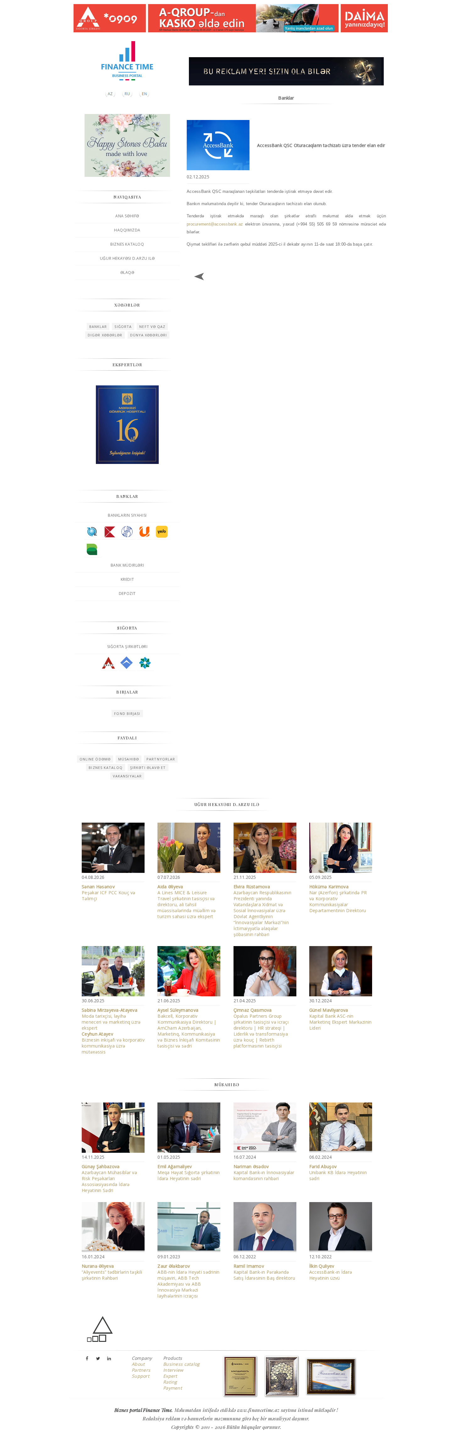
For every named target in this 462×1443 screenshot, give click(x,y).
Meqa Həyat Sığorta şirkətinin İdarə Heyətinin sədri (188, 1172)
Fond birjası (127, 713)
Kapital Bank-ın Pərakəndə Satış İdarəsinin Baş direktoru (264, 1272)
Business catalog (181, 1364)
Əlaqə (127, 272)
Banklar (98, 326)
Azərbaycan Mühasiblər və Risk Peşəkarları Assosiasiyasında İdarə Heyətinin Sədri (109, 1178)
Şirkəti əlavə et (148, 767)
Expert (170, 1376)
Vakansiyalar (127, 776)
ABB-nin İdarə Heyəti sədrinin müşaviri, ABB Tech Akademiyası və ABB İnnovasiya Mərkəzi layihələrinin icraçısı (188, 1281)
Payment (172, 1388)
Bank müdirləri (127, 565)
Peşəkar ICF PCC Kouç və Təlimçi (108, 892)
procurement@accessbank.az (215, 224)
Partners (141, 1370)
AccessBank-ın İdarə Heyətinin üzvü (330, 1272)
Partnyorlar (160, 759)
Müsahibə (128, 759)
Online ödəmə (95, 759)
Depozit (127, 593)
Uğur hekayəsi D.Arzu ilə (127, 258)
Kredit (127, 579)
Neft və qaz (152, 326)
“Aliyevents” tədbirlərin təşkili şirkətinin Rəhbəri (112, 1272)
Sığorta (123, 326)
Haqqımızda (127, 230)
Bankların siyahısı (127, 515)
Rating (170, 1382)
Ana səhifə (127, 216)
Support (140, 1376)
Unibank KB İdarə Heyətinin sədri (338, 1172)
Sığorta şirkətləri (127, 646)
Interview (173, 1370)
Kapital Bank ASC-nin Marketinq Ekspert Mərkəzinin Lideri (340, 1019)
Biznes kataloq (127, 244)
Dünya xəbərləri (148, 335)
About (138, 1364)
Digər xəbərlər (105, 335)
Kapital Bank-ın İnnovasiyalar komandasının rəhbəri (264, 1172)
